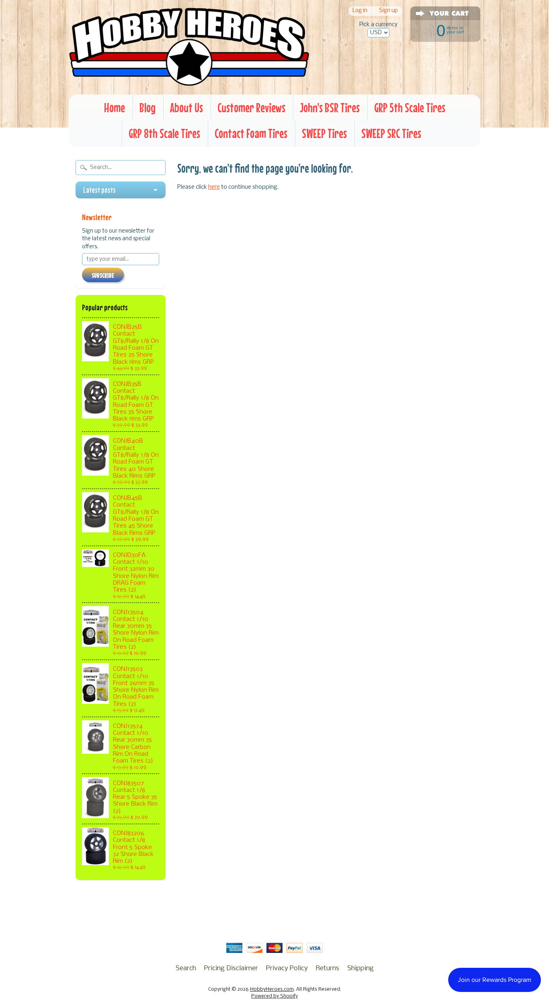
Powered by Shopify (274, 996)
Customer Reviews (251, 107)
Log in (359, 11)
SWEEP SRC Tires (391, 133)
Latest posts (99, 190)
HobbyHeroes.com (272, 989)
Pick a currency (378, 25)
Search (186, 968)
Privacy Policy (287, 968)
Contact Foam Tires (251, 133)
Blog (147, 107)
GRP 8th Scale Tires (164, 133)
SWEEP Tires (324, 133)
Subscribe (103, 275)
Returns (327, 968)
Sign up (388, 11)
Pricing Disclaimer (231, 968)
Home (114, 107)
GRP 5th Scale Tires (409, 107)
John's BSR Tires (330, 107)
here (214, 187)
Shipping (360, 968)
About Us (186, 107)
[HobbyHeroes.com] (189, 82)
